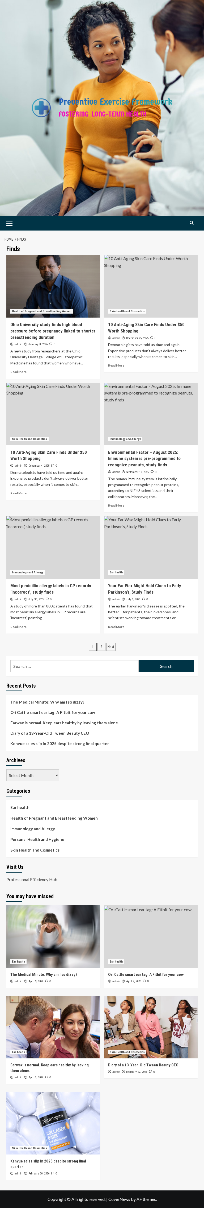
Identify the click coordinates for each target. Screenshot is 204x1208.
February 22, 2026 (136, 1072)
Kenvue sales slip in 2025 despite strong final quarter (59, 743)
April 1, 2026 (35, 1077)
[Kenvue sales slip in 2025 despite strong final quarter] (53, 1123)
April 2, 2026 (133, 981)
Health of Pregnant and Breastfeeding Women (41, 311)
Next (111, 647)
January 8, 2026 (38, 344)
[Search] (191, 222)
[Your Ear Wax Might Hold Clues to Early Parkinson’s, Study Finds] (151, 547)
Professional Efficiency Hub (31, 879)
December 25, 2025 (137, 338)
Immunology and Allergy (125, 439)
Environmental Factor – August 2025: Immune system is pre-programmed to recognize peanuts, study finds (144, 459)
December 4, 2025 (38, 465)
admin (18, 344)
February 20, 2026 (38, 1173)
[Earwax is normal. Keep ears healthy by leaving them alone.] (53, 1027)
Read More (18, 372)
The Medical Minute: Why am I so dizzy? (47, 702)
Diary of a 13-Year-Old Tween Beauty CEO (49, 733)
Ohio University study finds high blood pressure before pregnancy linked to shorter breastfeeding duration (52, 331)
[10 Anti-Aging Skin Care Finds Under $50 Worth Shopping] (151, 286)
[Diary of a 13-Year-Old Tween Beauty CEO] (151, 1027)
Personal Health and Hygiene (37, 839)
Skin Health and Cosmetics (127, 311)
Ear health (116, 572)
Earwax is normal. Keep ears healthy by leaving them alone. (64, 722)
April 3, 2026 (35, 981)
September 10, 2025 (137, 472)
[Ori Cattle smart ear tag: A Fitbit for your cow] (151, 936)
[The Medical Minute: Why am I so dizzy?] (53, 936)
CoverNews (119, 1199)
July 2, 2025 (133, 599)
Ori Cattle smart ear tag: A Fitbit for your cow (52, 712)
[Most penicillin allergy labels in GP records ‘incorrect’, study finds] (53, 547)
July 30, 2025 (36, 599)
